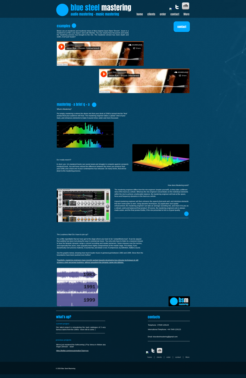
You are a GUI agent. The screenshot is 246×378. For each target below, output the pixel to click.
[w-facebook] (171, 10)
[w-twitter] (177, 7)
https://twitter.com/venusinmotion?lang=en (72, 351)
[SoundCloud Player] (100, 53)
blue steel (85, 7)
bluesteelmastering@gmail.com (165, 337)
